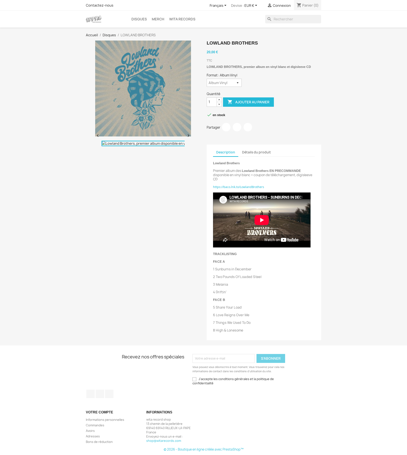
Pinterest (248, 127)
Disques (139, 19)
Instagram (109, 394)
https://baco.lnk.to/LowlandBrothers (238, 187)
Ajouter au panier (248, 101)
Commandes (95, 425)
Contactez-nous (99, 5)
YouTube (100, 394)
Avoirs (90, 431)
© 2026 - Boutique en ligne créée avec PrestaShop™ (204, 449)
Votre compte (99, 412)
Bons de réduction (99, 442)
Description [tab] (225, 152)
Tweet (237, 127)
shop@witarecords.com (163, 441)
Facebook (90, 394)
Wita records (182, 19)
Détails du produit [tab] (256, 152)
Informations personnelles (105, 420)
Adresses (93, 436)
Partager (226, 127)
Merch (158, 19)
